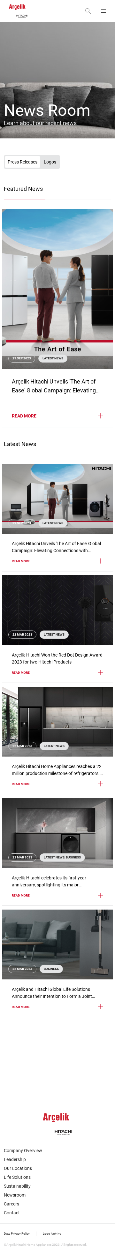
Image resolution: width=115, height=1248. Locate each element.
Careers (11, 1203)
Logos (50, 161)
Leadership (15, 1159)
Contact (12, 1212)
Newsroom (15, 1195)
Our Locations (18, 1168)
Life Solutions (17, 1177)
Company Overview (23, 1150)
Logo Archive (52, 1233)
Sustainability (17, 1186)
